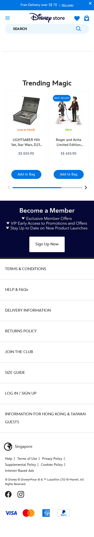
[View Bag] (86, 18)
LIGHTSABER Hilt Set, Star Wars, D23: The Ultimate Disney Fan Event (26, 142)
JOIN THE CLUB (19, 352)
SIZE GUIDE (15, 372)
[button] (88, 3)
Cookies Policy (52, 465)
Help (8, 459)
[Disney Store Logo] (47, 17)
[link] (9, 187)
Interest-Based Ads (19, 471)
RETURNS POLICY (21, 331)
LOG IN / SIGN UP (20, 393)
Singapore (23, 446)
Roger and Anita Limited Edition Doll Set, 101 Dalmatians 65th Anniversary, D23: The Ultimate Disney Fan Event (68, 142)
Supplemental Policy (20, 465)
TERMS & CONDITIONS (25, 269)
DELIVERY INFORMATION (28, 310)
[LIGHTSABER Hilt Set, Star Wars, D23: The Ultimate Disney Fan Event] (26, 110)
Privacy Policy (52, 459)
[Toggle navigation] (7, 17)
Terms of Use (27, 459)
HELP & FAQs (16, 289)
